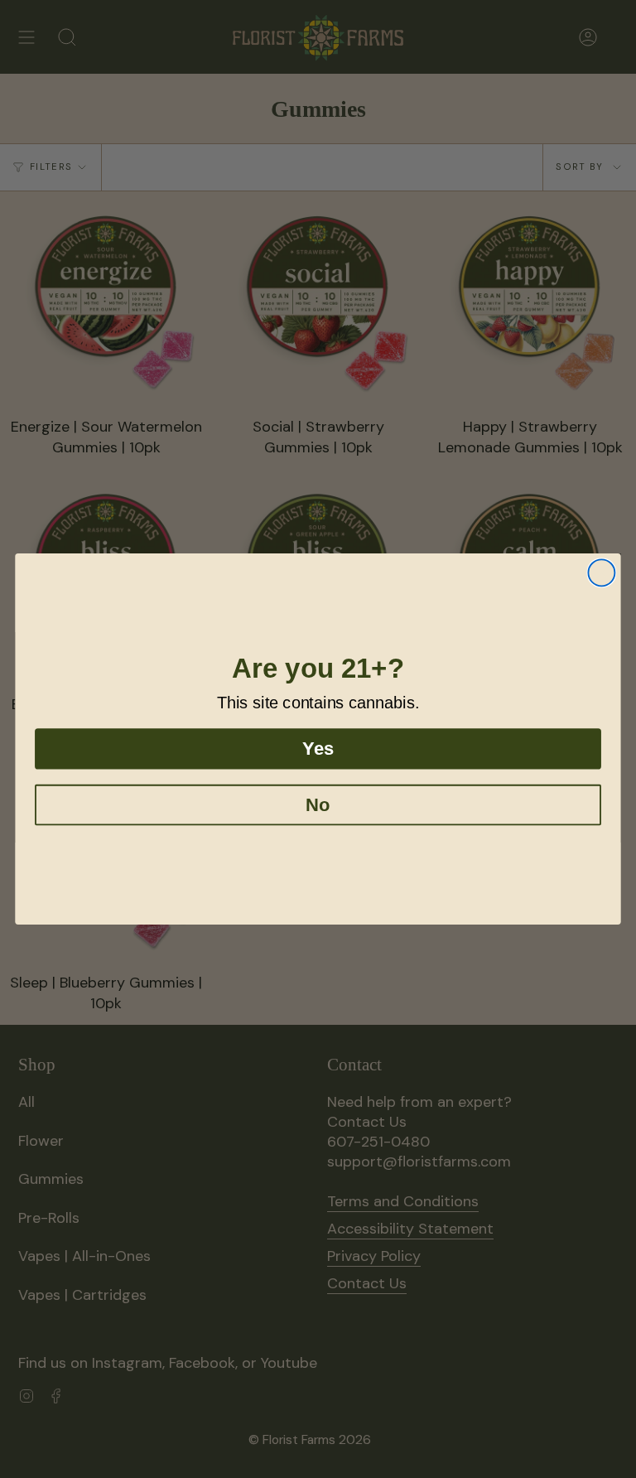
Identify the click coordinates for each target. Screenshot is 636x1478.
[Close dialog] (601, 572)
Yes (317, 748)
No (318, 805)
